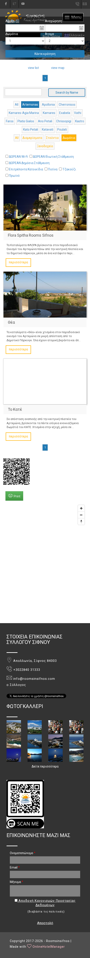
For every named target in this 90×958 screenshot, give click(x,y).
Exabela (64, 113)
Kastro (79, 121)
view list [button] (33, 68)
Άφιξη (9, 21)
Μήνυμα (16, 882)
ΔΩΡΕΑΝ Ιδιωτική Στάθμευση (53, 156)
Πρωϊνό (14, 175)
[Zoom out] (81, 515)
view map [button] (57, 68)
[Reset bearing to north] (81, 521)
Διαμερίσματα (32, 138)
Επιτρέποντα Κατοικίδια (26, 169)
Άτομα (49, 34)
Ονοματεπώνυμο (22, 853)
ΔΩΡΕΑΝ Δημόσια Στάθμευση (29, 163)
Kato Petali (30, 129)
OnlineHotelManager (49, 946)
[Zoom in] (81, 508)
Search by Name (66, 92)
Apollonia (48, 104)
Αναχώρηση (53, 21)
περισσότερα (18, 262)
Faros (10, 121)
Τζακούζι (69, 169)
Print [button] (17, 496)
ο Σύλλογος (16, 685)
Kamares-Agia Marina (24, 113)
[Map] (45, 563)
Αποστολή (45, 923)
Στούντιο (52, 138)
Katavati (47, 129)
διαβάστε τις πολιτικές (46, 911)
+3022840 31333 (26, 670)
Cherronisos (67, 104)
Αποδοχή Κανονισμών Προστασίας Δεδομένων (46, 903)
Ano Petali (45, 121)
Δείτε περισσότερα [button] (45, 766)
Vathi (77, 113)
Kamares (49, 113)
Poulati (62, 129)
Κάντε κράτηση (45, 54)
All (16, 104)
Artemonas (30, 104)
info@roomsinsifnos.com (34, 679)
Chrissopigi (63, 121)
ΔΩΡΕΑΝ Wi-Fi (18, 156)
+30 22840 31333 (78, 5)
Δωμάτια (11, 34)
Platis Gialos (25, 121)
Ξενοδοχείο (45, 146)
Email (15, 867)
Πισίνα (52, 169)
